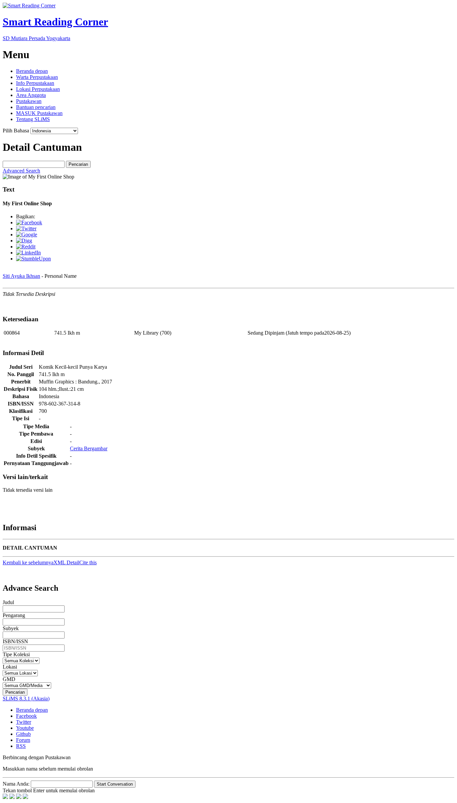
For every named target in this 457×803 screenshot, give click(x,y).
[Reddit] (25, 246)
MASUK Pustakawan (39, 113)
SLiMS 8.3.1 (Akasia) (26, 698)
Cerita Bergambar (88, 448)
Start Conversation (115, 784)
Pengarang (14, 615)
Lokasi (10, 667)
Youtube (25, 728)
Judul (8, 602)
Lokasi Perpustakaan (38, 89)
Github (23, 734)
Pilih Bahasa (16, 130)
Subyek (11, 628)
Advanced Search (21, 171)
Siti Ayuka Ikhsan (21, 276)
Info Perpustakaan (35, 83)
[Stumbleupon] (33, 258)
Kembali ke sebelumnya (28, 562)
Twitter (23, 722)
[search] (34, 164)
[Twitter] (26, 228)
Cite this (88, 562)
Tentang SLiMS (33, 119)
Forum (23, 740)
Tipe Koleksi (16, 654)
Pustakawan (28, 101)
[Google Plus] (26, 234)
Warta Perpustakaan (37, 77)
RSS (21, 746)
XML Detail (66, 562)
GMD (9, 679)
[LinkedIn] (28, 252)
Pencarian (78, 164)
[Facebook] (29, 222)
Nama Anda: (16, 784)
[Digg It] (24, 240)
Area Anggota (31, 95)
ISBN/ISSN (15, 641)
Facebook (26, 716)
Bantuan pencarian (36, 107)
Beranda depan (32, 71)
